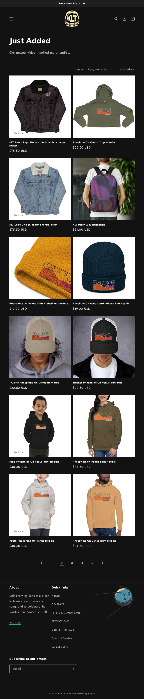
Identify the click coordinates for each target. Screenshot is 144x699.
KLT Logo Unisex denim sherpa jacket (33, 224)
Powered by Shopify (86, 693)
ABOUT (56, 596)
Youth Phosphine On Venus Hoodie (31, 540)
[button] (11, 19)
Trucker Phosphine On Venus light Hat (34, 382)
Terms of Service (62, 638)
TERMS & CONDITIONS (66, 613)
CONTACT (58, 604)
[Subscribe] (72, 669)
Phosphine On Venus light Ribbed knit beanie (38, 303)
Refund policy (60, 647)
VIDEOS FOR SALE (63, 630)
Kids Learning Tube (67, 693)
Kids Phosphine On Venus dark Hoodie (34, 461)
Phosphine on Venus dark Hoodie (94, 461)
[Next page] (102, 563)
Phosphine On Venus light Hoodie (94, 540)
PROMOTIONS (60, 621)
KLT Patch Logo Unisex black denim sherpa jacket (37, 144)
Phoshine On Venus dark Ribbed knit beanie (101, 303)
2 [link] (62, 563)
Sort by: (79, 69)
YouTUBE (15, 623)
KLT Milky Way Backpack (89, 224)
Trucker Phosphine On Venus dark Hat (97, 382)
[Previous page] (42, 563)
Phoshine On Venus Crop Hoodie (94, 142)
